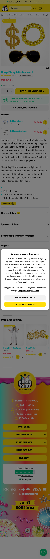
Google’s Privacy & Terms (28, 290)
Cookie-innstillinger (25, 298)
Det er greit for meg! (25, 304)
